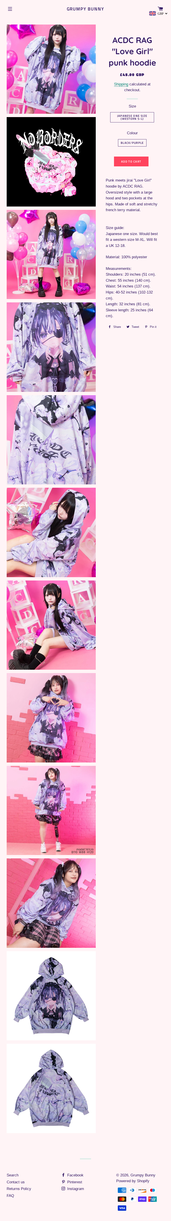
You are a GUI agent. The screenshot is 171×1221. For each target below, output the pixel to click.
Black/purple (132, 142)
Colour (132, 133)
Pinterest (74, 1182)
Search (12, 1175)
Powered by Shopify (132, 1181)
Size (132, 106)
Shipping (121, 84)
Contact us (16, 1182)
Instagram (75, 1189)
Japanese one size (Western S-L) (132, 117)
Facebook (74, 1175)
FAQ (10, 1196)
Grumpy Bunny (85, 9)
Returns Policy (19, 1189)
